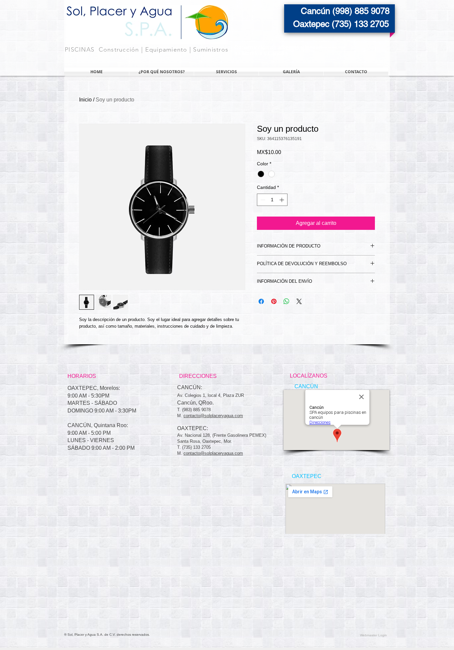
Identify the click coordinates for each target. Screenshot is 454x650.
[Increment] (282, 200)
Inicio (85, 99)
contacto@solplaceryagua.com (213, 415)
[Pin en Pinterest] (274, 301)
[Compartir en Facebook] (261, 301)
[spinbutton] (272, 200)
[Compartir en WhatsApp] (286, 301)
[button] (306, 387)
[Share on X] (299, 301)
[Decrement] (262, 200)
